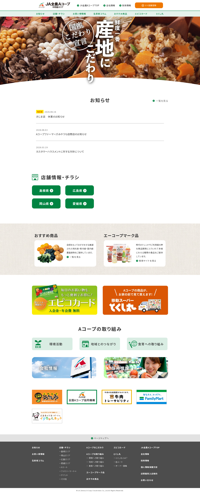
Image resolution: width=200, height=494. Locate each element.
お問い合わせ (147, 480)
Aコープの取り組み (95, 454)
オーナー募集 (121, 465)
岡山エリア (65, 455)
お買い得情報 (79, 13)
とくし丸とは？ (121, 458)
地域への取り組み (96, 462)
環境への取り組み (96, 458)
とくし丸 (160, 13)
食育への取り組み (96, 465)
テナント (64, 475)
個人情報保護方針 (149, 467)
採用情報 (145, 460)
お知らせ (40, 13)
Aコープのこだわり (95, 447)
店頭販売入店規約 (149, 473)
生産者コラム (99, 13)
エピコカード (141, 13)
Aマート (64, 467)
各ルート (119, 462)
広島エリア (65, 459)
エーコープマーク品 (95, 472)
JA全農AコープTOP (150, 447)
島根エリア (65, 451)
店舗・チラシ (59, 13)
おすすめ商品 (120, 13)
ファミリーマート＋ (69, 471)
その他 (64, 479)
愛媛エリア (65, 463)
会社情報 (145, 454)
